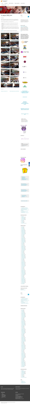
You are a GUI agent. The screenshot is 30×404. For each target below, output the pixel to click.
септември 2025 (23, 233)
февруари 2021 (23, 270)
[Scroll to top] (29, 403)
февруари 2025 (23, 238)
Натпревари (5, 3)
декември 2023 (23, 247)
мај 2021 (22, 268)
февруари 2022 (23, 262)
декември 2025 (23, 231)
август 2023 (22, 250)
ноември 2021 (23, 264)
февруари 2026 (23, 230)
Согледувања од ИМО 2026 (24, 207)
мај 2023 (22, 252)
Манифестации (23, 217)
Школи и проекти (11, 3)
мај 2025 (22, 236)
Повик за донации (17, 3)
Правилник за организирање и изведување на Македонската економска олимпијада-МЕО (25, 178)
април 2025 (22, 237)
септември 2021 (23, 265)
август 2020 (22, 274)
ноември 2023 (23, 248)
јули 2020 (22, 275)
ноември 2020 (23, 272)
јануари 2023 (22, 255)
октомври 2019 (23, 281)
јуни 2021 (22, 350)
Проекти (22, 220)
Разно (22, 375)
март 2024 (22, 245)
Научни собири (23, 3)
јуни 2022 (22, 259)
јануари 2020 (22, 279)
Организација (22, 219)
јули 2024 (22, 242)
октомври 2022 (23, 257)
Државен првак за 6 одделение (24, 212)
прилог (2, 30)
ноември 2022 (23, 256)
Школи (22, 222)
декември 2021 (23, 263)
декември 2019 (23, 280)
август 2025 (22, 234)
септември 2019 (23, 282)
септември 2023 (23, 249)
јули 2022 (22, 258)
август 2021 (22, 266)
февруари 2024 (23, 246)
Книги (22, 216)
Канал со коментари (23, 382)
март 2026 (22, 229)
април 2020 (22, 277)
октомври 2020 (23, 273)
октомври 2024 (23, 241)
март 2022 (22, 261)
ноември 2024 (23, 240)
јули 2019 (22, 283)
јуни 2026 (22, 227)
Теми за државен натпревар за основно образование (24, 196)
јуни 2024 (22, 243)
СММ (6, 16)
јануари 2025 (22, 239)
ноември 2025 (23, 232)
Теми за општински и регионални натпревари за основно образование (24, 184)
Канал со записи (23, 381)
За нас (2, 3)
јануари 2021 (22, 271)
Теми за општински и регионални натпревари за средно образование (24, 190)
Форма (27, 121)
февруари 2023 (23, 254)
